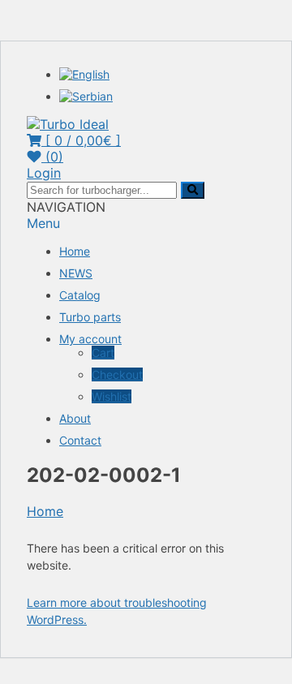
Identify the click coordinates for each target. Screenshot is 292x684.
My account (90, 339)
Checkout (117, 374)
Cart (103, 352)
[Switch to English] (84, 74)
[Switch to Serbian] (86, 96)
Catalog (80, 295)
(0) (52, 156)
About (75, 418)
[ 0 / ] (81, 140)
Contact (80, 440)
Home (74, 251)
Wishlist (111, 396)
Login (44, 173)
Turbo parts (90, 317)
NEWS (75, 273)
